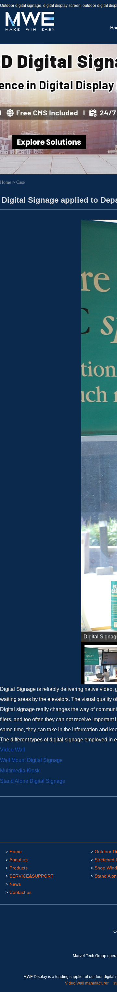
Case (20, 182)
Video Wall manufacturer (87, 983)
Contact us (20, 892)
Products (18, 867)
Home (5, 182)
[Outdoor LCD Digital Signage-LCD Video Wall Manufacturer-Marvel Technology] (29, 29)
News (15, 884)
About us (18, 859)
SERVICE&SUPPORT (31, 876)
